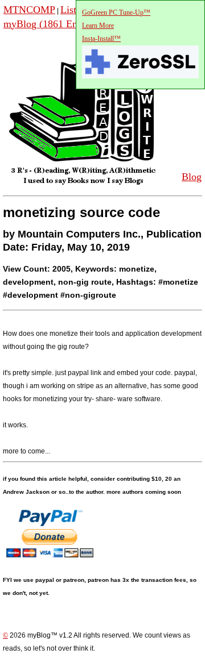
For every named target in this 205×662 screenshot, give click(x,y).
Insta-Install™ (101, 39)
